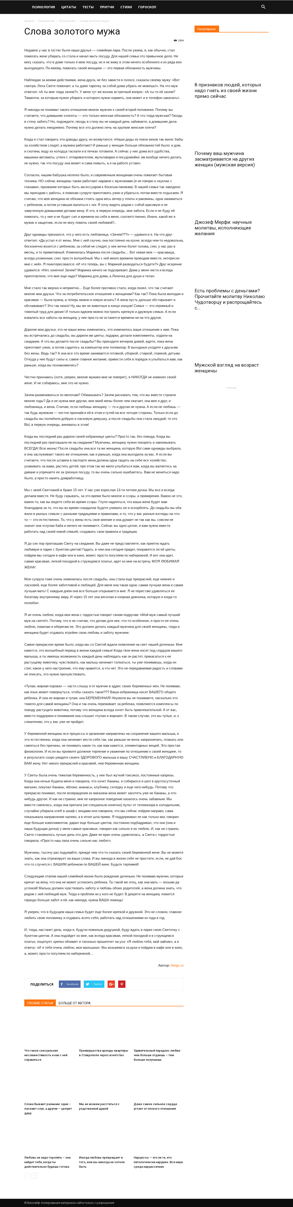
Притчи (107, 7)
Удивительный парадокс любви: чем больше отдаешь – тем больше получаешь (157, 1055)
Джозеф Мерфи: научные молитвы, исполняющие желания (223, 227)
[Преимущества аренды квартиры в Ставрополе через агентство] (104, 1029)
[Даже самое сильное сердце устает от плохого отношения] (159, 1083)
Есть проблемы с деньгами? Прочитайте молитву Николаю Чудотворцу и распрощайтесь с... (230, 299)
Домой (29, 21)
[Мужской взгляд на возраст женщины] (232, 339)
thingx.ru (177, 965)
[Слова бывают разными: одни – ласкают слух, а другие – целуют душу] (49, 1083)
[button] (263, 7)
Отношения (67, 21)
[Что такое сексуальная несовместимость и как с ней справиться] (49, 1029)
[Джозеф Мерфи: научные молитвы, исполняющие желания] (232, 196)
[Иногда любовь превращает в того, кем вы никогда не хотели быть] (104, 1136)
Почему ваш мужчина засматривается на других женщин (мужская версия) (225, 159)
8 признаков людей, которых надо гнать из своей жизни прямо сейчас (228, 90)
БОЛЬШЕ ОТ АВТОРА (75, 1003)
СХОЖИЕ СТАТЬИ (40, 1003)
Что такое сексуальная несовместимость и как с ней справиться (45, 1055)
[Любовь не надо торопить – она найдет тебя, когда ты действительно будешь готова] (49, 1136)
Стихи (126, 7)
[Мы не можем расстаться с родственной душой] (104, 1083)
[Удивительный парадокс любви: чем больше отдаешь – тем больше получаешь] (159, 1029)
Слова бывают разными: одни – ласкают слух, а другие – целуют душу (48, 1108)
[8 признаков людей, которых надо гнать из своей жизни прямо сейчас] (232, 58)
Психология (43, 7)
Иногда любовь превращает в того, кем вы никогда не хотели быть (102, 1162)
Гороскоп (147, 7)
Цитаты (68, 7)
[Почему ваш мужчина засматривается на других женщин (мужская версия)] (232, 127)
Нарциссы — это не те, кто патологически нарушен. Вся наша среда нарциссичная (158, 1162)
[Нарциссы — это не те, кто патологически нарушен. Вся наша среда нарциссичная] (159, 1136)
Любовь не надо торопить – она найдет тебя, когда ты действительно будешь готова (47, 1162)
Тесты (88, 7)
